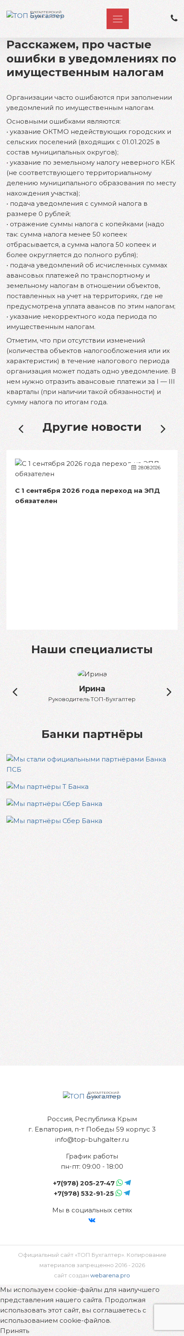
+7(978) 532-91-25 (84, 1193)
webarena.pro (110, 1275)
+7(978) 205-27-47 (84, 1183)
